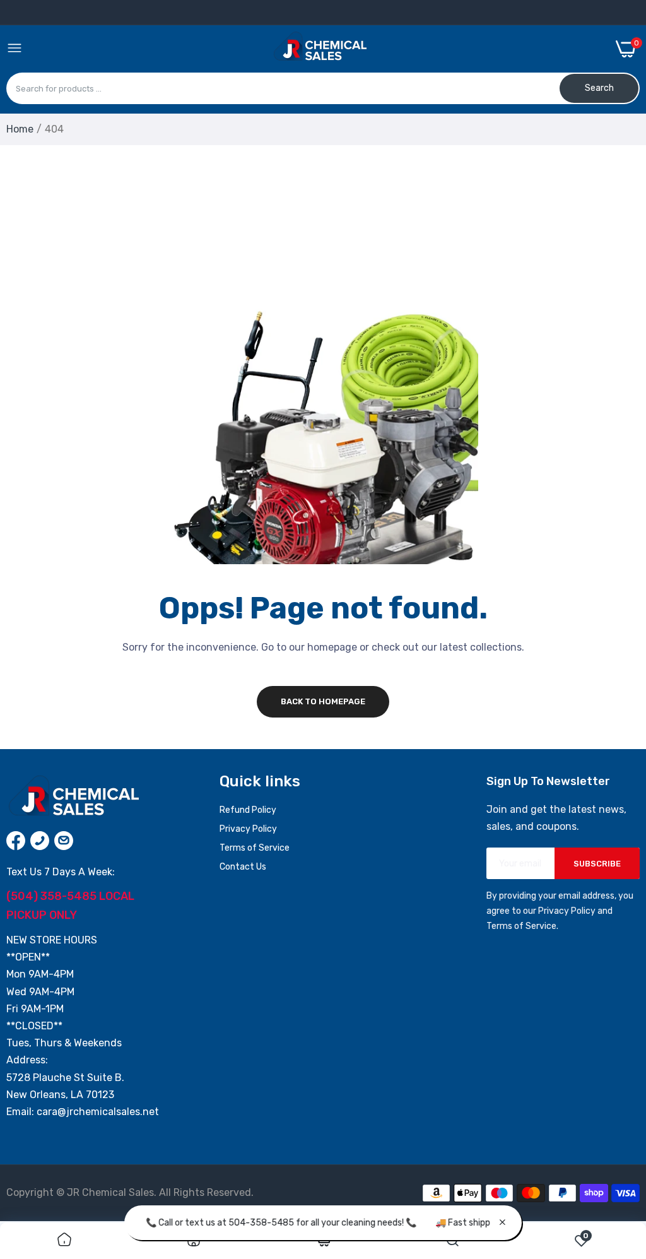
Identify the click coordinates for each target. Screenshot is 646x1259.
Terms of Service (255, 847)
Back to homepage (323, 701)
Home (19, 129)
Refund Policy (248, 810)
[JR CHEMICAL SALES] (319, 48)
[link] (64, 1241)
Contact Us (243, 866)
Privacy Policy (248, 829)
